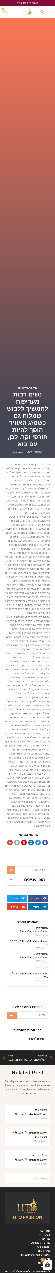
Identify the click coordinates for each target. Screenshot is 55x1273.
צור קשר (45, 1259)
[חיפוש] (11, 870)
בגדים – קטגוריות (40, 1242)
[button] (50, 12)
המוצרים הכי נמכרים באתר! (35, 1255)
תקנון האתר (44, 1263)
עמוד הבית (44, 1230)
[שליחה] (12, 1015)
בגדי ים (46, 1238)
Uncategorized (27, 388)
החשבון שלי (43, 1247)
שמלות (46, 1234)
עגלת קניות (44, 1251)
